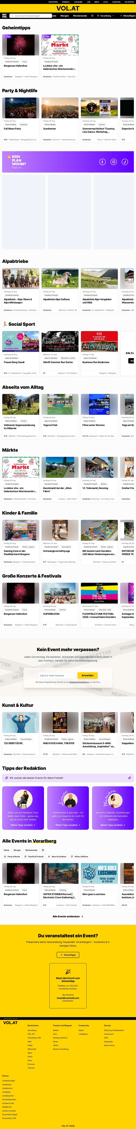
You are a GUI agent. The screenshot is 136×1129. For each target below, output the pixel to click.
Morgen (65, 15)
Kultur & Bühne (81, 856)
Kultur (30, 1056)
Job (88, 2)
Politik (30, 1045)
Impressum (109, 1034)
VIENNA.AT (7, 1107)
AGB (106, 1038)
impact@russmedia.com (68, 998)
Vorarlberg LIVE (34, 1038)
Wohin (55, 1045)
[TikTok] (125, 162)
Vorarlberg (105, 15)
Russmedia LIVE (9, 1118)
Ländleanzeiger (8, 1081)
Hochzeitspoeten (9, 1099)
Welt (29, 1042)
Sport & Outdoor (59, 856)
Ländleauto (7, 1084)
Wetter (56, 1030)
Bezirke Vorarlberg (61, 1049)
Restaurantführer (60, 1038)
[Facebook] (102, 162)
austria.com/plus (9, 1111)
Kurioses (31, 1064)
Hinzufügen (70, 955)
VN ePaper (129, 2)
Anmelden (88, 675)
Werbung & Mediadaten (114, 1030)
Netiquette (108, 1042)
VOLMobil (78, 2)
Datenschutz (109, 1045)
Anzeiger (116, 2)
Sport (30, 1053)
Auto (105, 2)
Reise (55, 1042)
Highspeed (53, 2)
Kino (55, 1034)
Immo (96, 2)
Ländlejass (83, 1034)
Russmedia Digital (9, 1114)
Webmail (66, 2)
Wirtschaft (32, 1049)
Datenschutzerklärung (79, 682)
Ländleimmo (7, 1088)
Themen (31, 1068)
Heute (53, 15)
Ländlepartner (8, 1096)
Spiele (81, 1030)
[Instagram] (113, 162)
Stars (30, 1060)
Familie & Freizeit (35, 856)
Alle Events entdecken (66, 916)
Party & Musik (14, 856)
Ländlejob (6, 1092)
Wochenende (80, 15)
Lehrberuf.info (8, 1103)
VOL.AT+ (31, 1034)
